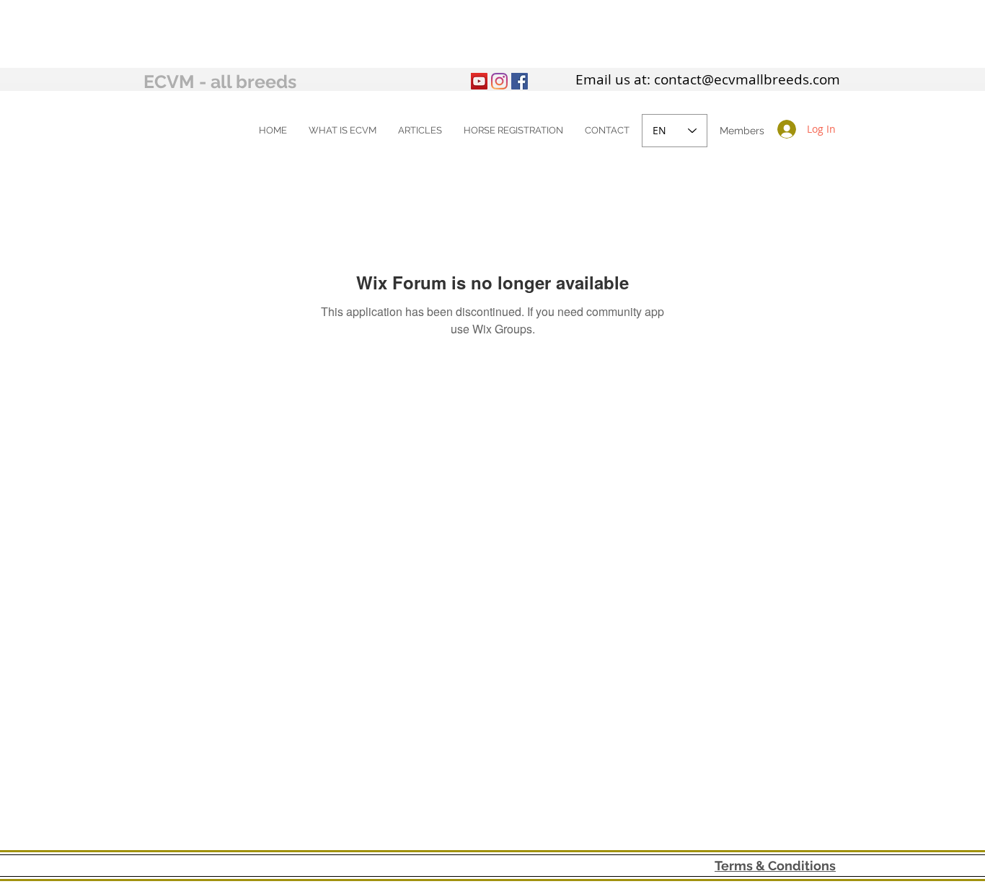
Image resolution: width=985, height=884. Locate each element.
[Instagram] (499, 81)
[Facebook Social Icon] (519, 81)
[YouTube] (479, 81)
